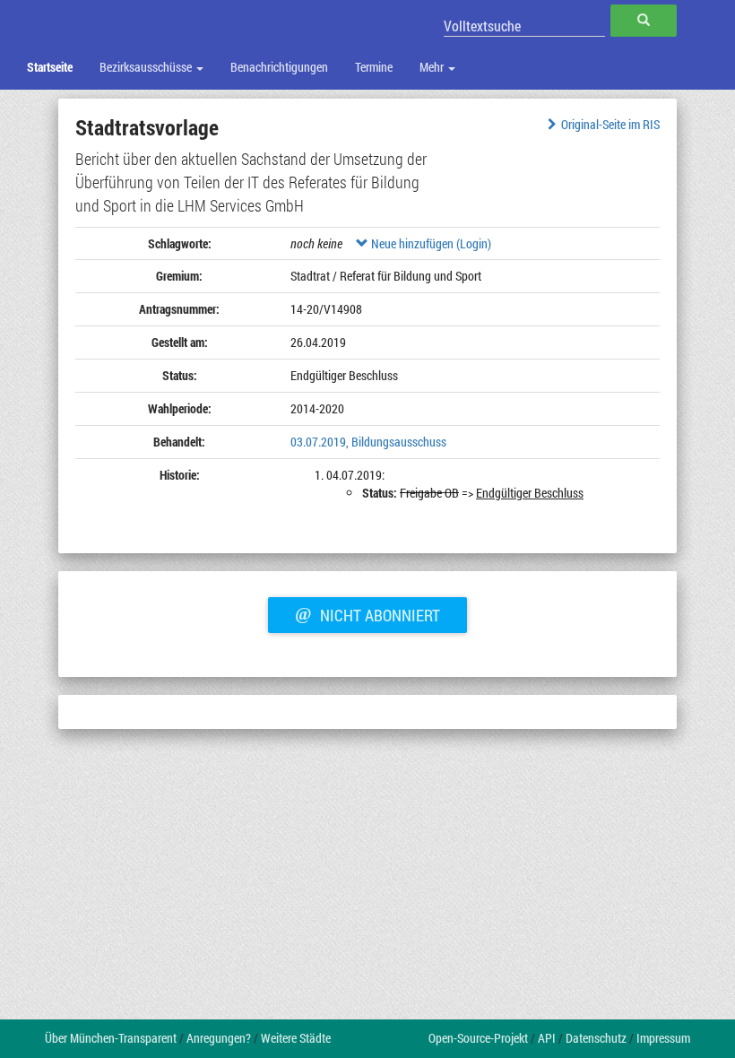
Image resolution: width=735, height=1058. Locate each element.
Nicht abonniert (367, 613)
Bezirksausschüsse (147, 66)
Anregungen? (218, 1037)
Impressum (663, 1037)
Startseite (50, 66)
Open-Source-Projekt (478, 1037)
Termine (374, 66)
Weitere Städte (296, 1037)
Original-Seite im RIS (610, 124)
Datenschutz (596, 1037)
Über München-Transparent (111, 1037)
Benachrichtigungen (279, 66)
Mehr (432, 66)
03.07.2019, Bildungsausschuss (368, 441)
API (547, 1037)
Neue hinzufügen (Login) (429, 243)
